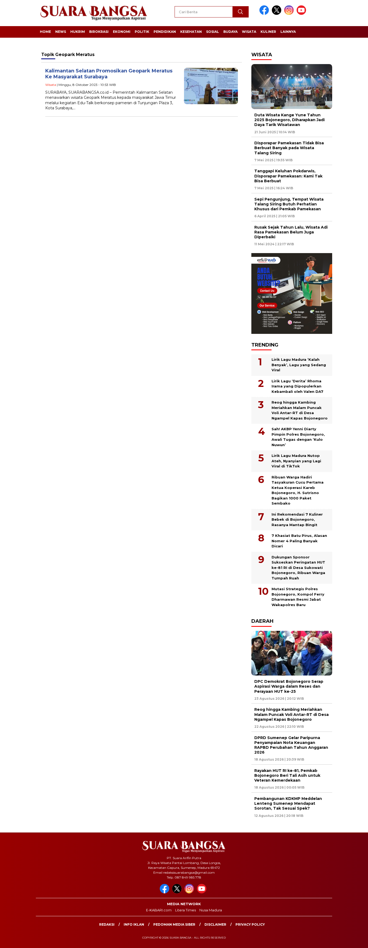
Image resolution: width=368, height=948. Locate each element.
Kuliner (268, 32)
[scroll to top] (352, 939)
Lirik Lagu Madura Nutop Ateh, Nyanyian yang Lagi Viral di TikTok (296, 460)
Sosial (212, 32)
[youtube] (302, 14)
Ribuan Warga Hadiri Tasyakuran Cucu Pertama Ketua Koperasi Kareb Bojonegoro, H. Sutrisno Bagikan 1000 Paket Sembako (298, 490)
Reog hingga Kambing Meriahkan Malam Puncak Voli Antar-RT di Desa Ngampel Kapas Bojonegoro (300, 410)
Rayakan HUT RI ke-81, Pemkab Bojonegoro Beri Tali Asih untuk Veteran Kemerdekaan (287, 775)
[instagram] (290, 14)
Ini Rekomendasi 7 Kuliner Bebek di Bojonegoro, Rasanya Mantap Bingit (297, 519)
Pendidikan (165, 32)
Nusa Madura (210, 910)
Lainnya (288, 32)
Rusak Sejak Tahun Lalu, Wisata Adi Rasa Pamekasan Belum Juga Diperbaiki (291, 232)
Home (45, 32)
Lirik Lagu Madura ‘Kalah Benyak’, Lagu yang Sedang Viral (299, 364)
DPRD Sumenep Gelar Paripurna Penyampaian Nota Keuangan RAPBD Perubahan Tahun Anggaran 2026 (291, 745)
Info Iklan (134, 924)
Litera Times (185, 910)
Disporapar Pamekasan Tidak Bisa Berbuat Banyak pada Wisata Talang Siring (289, 148)
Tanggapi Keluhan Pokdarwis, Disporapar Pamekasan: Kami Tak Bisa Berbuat (288, 176)
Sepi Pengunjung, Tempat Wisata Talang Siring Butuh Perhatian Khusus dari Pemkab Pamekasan (289, 204)
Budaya (230, 32)
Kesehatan (191, 32)
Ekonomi (121, 32)
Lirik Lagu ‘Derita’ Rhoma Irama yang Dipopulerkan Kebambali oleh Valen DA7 (297, 386)
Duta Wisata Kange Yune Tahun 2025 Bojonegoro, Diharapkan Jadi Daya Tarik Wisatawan (289, 120)
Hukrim (77, 32)
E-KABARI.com (159, 910)
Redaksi (106, 924)
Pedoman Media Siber (174, 924)
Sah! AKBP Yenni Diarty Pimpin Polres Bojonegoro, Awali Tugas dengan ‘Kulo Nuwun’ (298, 437)
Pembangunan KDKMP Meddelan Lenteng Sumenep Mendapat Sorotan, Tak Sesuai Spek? (288, 803)
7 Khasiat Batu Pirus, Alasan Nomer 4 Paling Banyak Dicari (299, 540)
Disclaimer (215, 924)
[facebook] (265, 14)
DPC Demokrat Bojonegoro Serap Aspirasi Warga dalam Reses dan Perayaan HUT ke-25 (288, 686)
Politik (142, 32)
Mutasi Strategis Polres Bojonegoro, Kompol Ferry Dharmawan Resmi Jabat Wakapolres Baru (298, 597)
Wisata (249, 32)
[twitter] (277, 14)
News (60, 32)
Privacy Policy (250, 924)
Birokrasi (99, 32)
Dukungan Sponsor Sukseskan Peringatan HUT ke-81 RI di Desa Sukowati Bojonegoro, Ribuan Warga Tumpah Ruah (298, 567)
